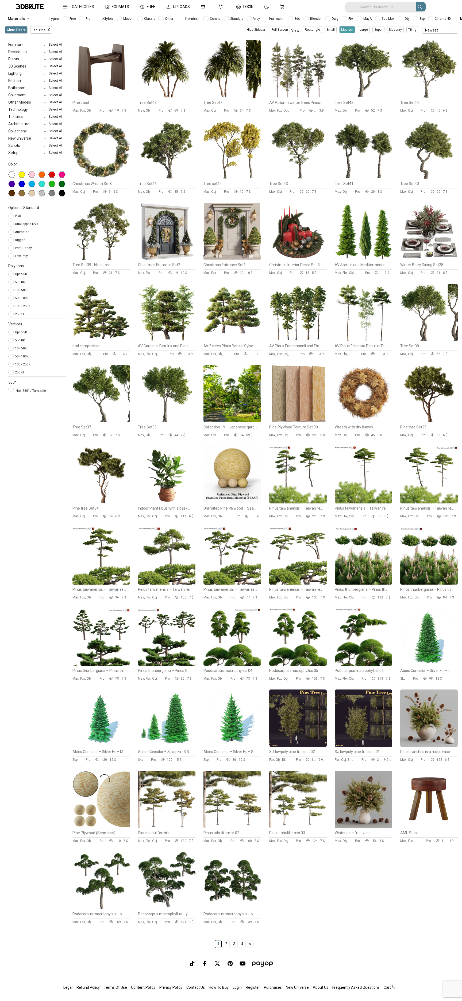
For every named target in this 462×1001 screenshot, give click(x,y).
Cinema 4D (443, 19)
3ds (297, 19)
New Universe (297, 987)
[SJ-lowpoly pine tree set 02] (298, 745)
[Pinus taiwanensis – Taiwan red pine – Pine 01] (298, 502)
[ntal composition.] (101, 340)
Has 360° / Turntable (31, 391)
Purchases (273, 987)
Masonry (395, 29)
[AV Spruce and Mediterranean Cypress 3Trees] (363, 259)
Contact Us (195, 987)
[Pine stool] (101, 96)
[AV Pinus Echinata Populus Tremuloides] (363, 340)
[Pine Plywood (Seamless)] (101, 827)
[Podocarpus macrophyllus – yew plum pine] (101, 908)
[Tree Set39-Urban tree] (101, 259)
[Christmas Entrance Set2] (166, 259)
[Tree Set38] (429, 340)
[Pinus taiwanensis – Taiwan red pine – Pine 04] (101, 583)
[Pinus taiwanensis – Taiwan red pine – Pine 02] (363, 502)
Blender (316, 19)
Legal (67, 987)
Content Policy (143, 987)
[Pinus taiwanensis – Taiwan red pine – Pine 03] (429, 502)
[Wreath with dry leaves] (363, 421)
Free (73, 19)
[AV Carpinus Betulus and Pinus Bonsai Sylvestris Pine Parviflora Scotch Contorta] (166, 340)
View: (295, 30)
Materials (16, 19)
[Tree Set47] (232, 96)
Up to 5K (21, 274)
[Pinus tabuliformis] (166, 827)
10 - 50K (21, 290)
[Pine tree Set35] (429, 421)
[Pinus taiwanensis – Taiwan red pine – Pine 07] (298, 583)
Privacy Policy (170, 987)
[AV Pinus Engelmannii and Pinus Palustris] (298, 340)
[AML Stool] (429, 827)
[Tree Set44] (429, 96)
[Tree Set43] (298, 177)
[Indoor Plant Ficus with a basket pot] (166, 502)
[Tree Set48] (166, 96)
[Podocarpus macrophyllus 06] (363, 664)
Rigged (20, 240)
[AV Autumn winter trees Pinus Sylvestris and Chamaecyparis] (298, 96)
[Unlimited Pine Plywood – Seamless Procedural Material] (232, 502)
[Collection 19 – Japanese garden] (232, 421)
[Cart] (283, 6)
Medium (347, 29)
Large (364, 29)
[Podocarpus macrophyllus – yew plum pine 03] (232, 908)
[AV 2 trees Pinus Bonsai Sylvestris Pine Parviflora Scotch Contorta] (232, 340)
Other (169, 19)
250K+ (19, 314)
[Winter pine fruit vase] (363, 827)
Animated (22, 232)
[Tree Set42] (363, 96)
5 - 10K (20, 282)
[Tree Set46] (166, 177)
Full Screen (280, 29)
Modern (129, 19)
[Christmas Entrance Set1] (232, 259)
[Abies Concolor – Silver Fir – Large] (429, 664)
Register (253, 987)
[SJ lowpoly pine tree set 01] (363, 745)
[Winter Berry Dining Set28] (429, 259)
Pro (88, 19)
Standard (237, 19)
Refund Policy (88, 987)
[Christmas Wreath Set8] (101, 177)
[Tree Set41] (363, 177)
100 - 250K (22, 306)
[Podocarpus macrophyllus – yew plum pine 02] (166, 908)
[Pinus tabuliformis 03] (298, 827)
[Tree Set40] (429, 177)
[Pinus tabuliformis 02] (232, 827)
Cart (388, 987)
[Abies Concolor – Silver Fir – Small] (232, 745)
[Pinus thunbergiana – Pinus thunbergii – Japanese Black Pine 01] (363, 583)
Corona (215, 19)
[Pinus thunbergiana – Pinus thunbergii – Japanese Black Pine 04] (166, 664)
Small (330, 29)
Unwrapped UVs (27, 224)
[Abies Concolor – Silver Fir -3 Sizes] (166, 745)
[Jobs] (204, 6)
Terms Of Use (115, 987)
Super (378, 29)
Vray (257, 19)
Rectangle (312, 29)
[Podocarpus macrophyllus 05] (298, 664)
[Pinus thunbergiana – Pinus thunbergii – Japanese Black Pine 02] (429, 583)
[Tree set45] (232, 177)
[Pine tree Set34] (101, 502)
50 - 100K (22, 298)
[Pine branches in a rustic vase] (429, 745)
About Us (320, 987)
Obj (407, 19)
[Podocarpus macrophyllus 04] (232, 664)
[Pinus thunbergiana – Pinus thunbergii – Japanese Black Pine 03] (101, 664)
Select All (56, 44)
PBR (18, 216)
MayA (367, 19)
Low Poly (22, 256)
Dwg (335, 19)
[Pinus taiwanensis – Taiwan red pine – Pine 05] (166, 583)
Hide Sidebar (256, 29)
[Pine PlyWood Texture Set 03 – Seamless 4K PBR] (298, 421)
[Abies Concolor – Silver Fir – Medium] (101, 745)
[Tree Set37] (101, 421)
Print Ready (24, 248)
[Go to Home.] (30, 7)
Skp (422, 19)
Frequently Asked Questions (356, 987)
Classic (150, 19)
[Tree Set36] (166, 421)
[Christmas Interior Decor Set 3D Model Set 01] (298, 259)
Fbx (351, 19)
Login (237, 987)
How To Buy (219, 987)
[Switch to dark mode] (261, 6)
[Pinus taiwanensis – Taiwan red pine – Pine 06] (232, 583)
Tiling (412, 29)
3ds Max (388, 19)
